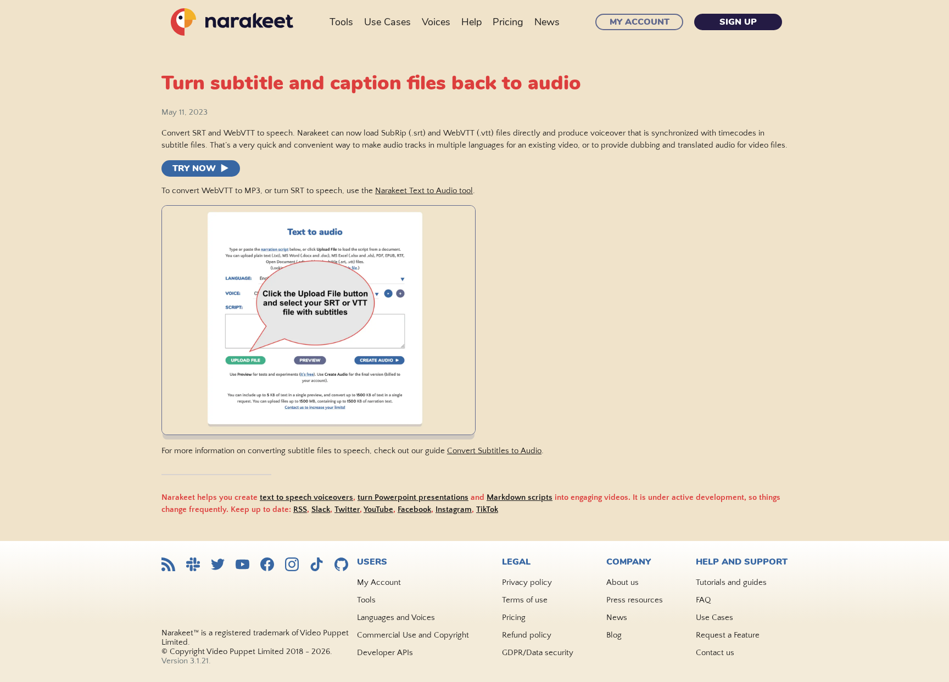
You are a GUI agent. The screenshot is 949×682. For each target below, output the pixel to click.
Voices (436, 22)
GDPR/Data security (537, 652)
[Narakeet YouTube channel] (242, 565)
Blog (614, 635)
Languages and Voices (396, 617)
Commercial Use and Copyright (413, 635)
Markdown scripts (519, 497)
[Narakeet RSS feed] (168, 565)
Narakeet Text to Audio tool (424, 190)
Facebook (414, 509)
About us (622, 582)
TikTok (487, 509)
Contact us (715, 652)
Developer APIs (385, 652)
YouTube (378, 509)
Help (471, 22)
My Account (639, 22)
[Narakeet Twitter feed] (218, 565)
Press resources (634, 600)
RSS (300, 509)
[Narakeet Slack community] (193, 565)
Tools (341, 22)
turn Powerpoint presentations (413, 497)
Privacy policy (527, 582)
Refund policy (526, 635)
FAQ (703, 600)
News (547, 22)
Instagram (454, 509)
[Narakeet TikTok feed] (316, 565)
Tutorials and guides (731, 582)
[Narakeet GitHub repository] (341, 565)
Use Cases (387, 22)
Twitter (347, 509)
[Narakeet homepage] (230, 21)
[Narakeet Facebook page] (267, 565)
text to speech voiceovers (306, 497)
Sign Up (738, 22)
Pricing (508, 22)
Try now (194, 168)
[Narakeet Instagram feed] (292, 565)
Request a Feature (728, 635)
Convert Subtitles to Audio (494, 450)
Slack (320, 509)
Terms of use (525, 600)
